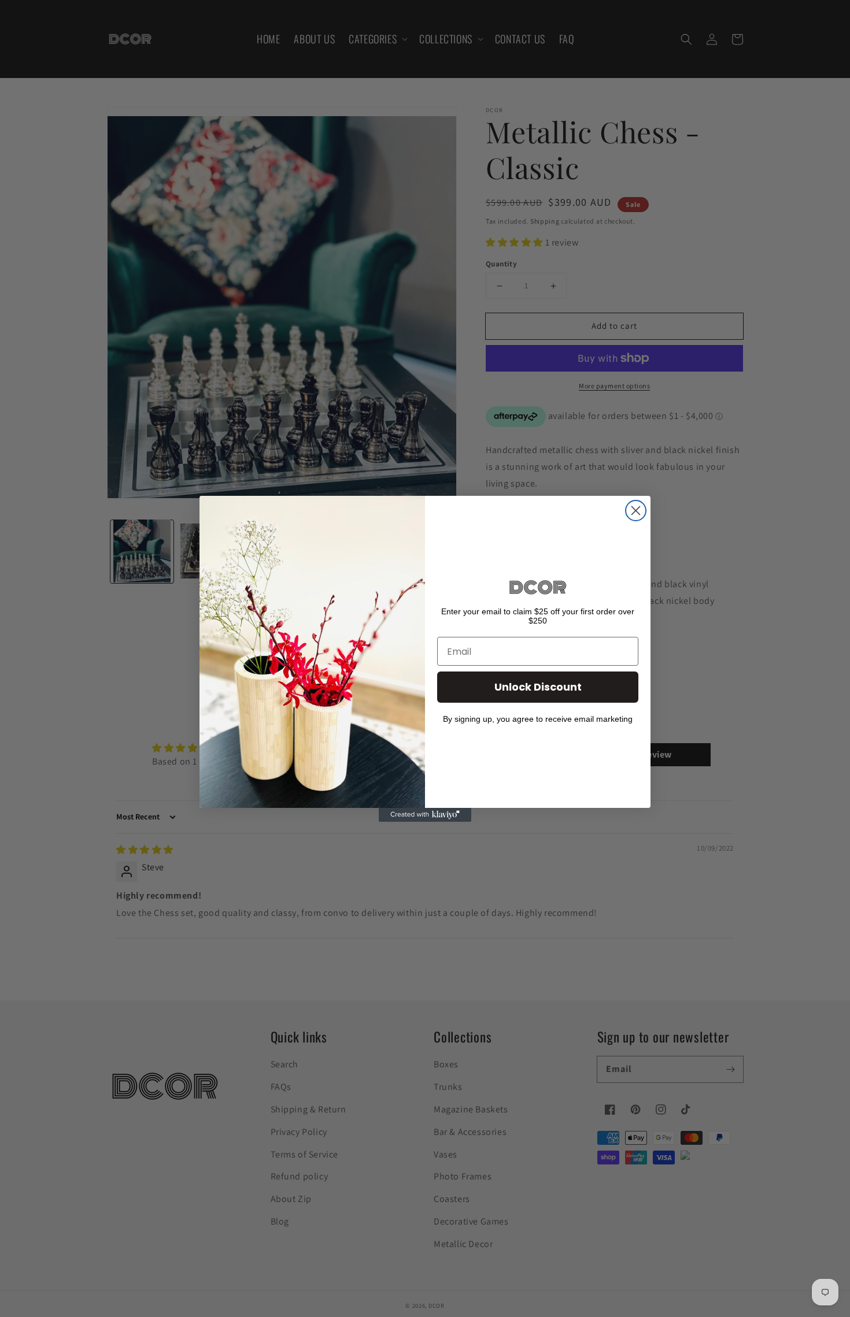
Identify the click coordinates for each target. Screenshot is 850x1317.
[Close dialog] (636, 510)
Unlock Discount (538, 687)
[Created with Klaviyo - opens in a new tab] (425, 815)
